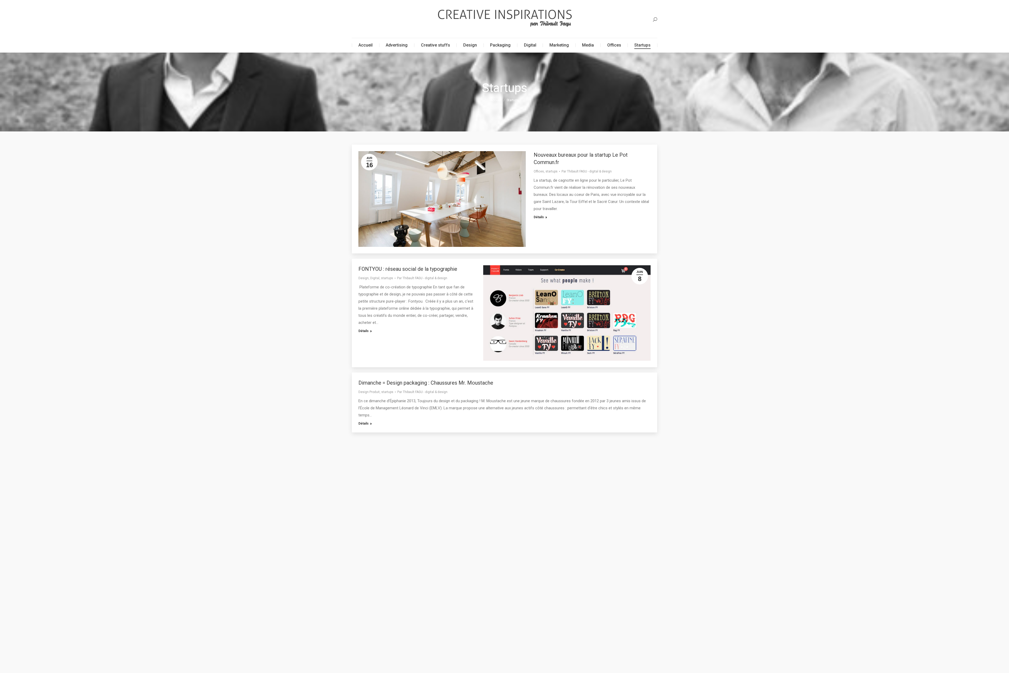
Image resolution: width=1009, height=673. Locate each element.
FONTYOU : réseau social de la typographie (407, 269)
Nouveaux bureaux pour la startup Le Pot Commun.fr (581, 158)
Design (363, 278)
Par (587, 171)
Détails (539, 217)
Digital (374, 278)
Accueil (495, 100)
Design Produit (369, 392)
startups (551, 171)
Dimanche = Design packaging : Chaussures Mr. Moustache (425, 383)
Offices (539, 171)
